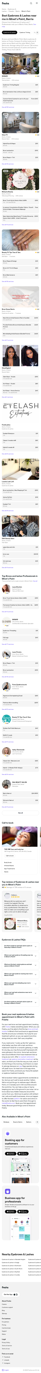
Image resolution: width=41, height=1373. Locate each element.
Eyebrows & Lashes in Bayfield (11, 1272)
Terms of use (6, 1348)
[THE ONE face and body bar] (19, 850)
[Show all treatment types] (37, 32)
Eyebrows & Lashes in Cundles (11, 1275)
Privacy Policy (6, 1342)
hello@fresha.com (8, 1103)
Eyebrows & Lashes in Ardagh (10, 1262)
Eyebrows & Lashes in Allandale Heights (13, 1259)
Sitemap (4, 1313)
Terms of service (7, 1345)
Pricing (4, 1325)
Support (4, 1331)
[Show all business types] (37, 1122)
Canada (11, 11)
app (20, 1066)
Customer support (7, 1307)
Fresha (7, 1027)
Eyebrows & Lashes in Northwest (11, 1265)
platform (17, 1098)
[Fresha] (5, 3)
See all (20, 813)
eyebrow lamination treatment (22, 1059)
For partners (5, 1322)
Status (4, 1334)
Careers (4, 1304)
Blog (3, 1310)
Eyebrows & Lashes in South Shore (12, 1268)
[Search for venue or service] (31, 3)
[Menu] (37, 3)
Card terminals (6, 1328)
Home (4, 9)
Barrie (18, 11)
